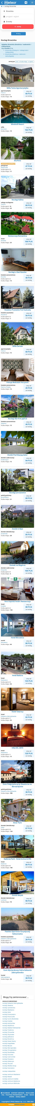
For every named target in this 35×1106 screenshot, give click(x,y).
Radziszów (4, 167)
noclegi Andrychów (8, 1023)
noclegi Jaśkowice (8, 1037)
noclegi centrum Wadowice (11, 1074)
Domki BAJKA (17, 895)
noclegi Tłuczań (7, 1063)
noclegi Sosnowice (8, 1068)
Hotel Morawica (17, 638)
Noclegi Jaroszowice (17, 493)
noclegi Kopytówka (8, 1043)
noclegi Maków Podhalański (11, 1028)
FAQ (2, 1095)
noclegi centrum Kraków (10, 1079)
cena (17, 61)
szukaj (19, 26)
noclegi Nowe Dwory (9, 1041)
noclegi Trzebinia (8, 1030)
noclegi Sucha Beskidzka (10, 1019)
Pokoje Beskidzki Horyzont (17, 382)
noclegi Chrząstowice (9, 1050)
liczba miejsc (24, 61)
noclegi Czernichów (8, 1057)
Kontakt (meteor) (17, 1093)
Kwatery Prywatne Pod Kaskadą (17, 310)
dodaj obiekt (20, 1097)
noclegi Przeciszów (8, 1017)
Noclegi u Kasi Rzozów (17, 272)
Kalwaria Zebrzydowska (8, 716)
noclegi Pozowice (8, 1059)
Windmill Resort (17, 124)
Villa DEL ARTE (17, 748)
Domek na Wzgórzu (17, 565)
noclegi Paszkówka (8, 1052)
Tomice (3, 93)
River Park (17, 823)
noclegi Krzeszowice (9, 1014)
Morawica (4, 642)
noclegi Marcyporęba (9, 1048)
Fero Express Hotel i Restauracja (17, 601)
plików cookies (19, 1104)
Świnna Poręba (6, 387)
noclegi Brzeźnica (8, 1039)
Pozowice (4, 315)
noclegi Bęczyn (7, 1046)
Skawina (3, 423)
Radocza (3, 864)
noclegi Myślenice (8, 1025)
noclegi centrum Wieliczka (11, 1083)
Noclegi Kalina (17, 200)
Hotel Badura (17, 675)
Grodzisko (4, 534)
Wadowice (4, 680)
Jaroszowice (5, 497)
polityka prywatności (14, 1095)
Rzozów (3, 277)
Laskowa (3, 900)
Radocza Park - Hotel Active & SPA (17, 859)
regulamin (30, 1093)
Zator (2, 827)
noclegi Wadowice (8, 1010)
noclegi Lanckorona (8, 1008)
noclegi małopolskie (8, 1071)
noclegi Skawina (7, 1005)
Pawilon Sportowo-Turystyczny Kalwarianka (17, 932)
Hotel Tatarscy (17, 712)
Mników (3, 241)
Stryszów (4, 570)
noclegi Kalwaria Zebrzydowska (12, 1003)
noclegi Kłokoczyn (8, 1061)
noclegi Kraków (7, 1021)
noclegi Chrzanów (8, 1032)
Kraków (3, 606)
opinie (31, 61)
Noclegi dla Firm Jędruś (17, 419)
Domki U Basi (17, 529)
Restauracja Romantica (17, 236)
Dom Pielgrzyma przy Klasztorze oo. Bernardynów (17, 785)
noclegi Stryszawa (8, 1034)
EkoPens (17, 160)
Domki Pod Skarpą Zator (17, 455)
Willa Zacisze (17, 346)
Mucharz (4, 129)
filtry (19, 34)
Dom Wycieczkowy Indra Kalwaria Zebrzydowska (18, 971)
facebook (6, 1093)
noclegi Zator (6, 1012)
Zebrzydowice (5, 977)
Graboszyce (4, 460)
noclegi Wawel (7, 1077)
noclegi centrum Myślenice (11, 1081)
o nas (26, 1095)
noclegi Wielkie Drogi (9, 1066)
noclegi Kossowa (7, 1054)
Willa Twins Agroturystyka (17, 88)
